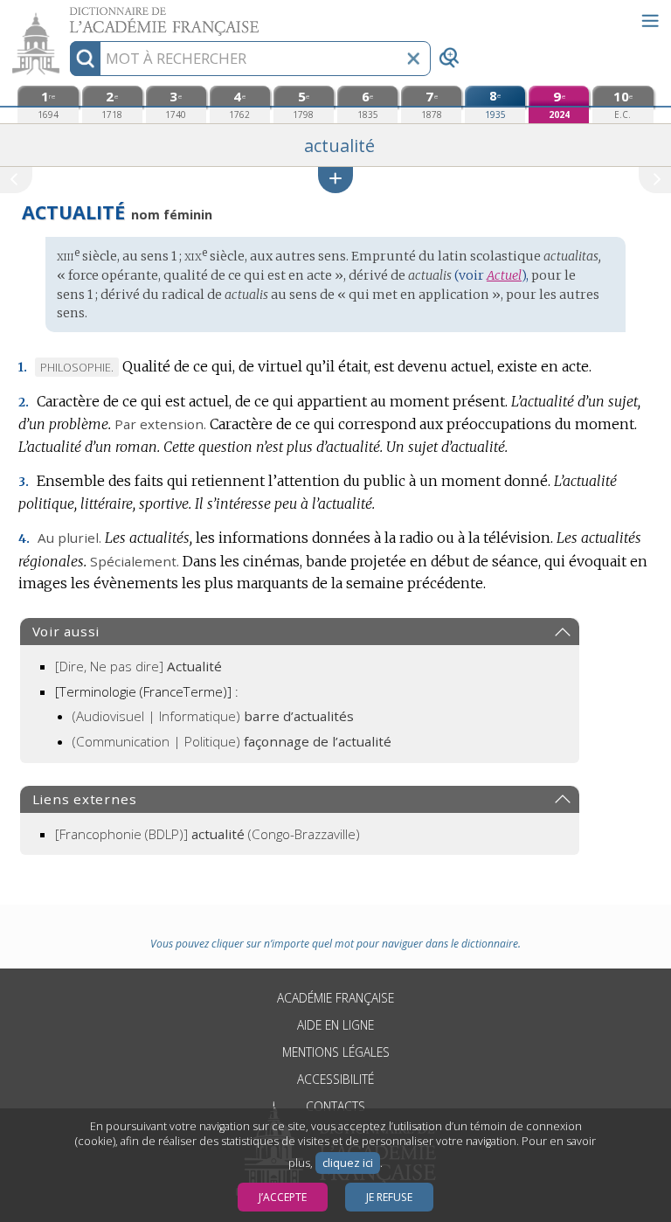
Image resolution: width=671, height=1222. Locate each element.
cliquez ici (347, 1163)
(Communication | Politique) (232, 741)
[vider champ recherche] (413, 58)
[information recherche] (85, 58)
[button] (335, 179)
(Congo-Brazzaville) (207, 834)
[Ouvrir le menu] (650, 21)
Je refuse (389, 1197)
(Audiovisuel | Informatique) (213, 716)
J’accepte (283, 1197)
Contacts (335, 1106)
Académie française (335, 997)
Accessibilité (335, 1079)
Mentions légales (336, 1052)
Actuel (504, 275)
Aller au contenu (67, 15)
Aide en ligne (335, 1025)
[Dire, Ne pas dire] (138, 666)
